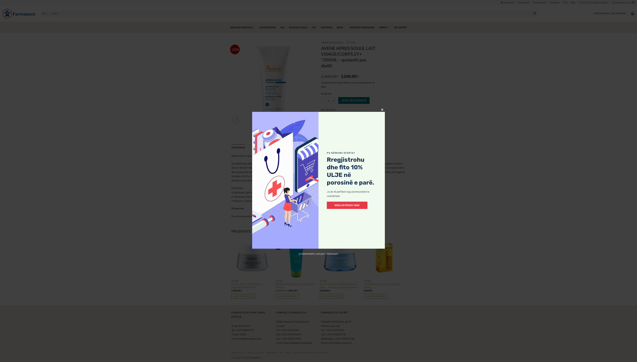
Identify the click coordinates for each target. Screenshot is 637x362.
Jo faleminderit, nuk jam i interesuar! (318, 253)
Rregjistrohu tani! (347, 205)
